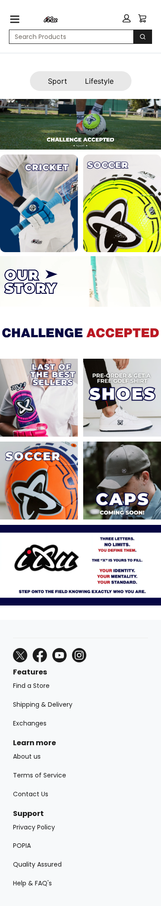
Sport (57, 81)
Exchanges (30, 723)
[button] (126, 18)
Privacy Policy (34, 827)
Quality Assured (37, 864)
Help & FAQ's (32, 883)
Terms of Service (39, 775)
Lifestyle (99, 81)
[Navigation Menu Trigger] (15, 19)
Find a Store (31, 685)
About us (27, 756)
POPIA (22, 845)
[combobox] (67, 36)
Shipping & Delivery (42, 704)
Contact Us (30, 794)
